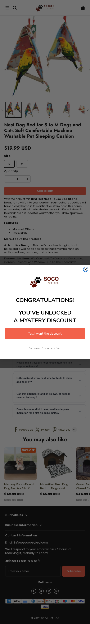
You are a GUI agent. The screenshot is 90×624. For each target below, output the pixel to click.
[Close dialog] (85, 269)
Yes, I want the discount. (45, 333)
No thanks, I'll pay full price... (45, 348)
